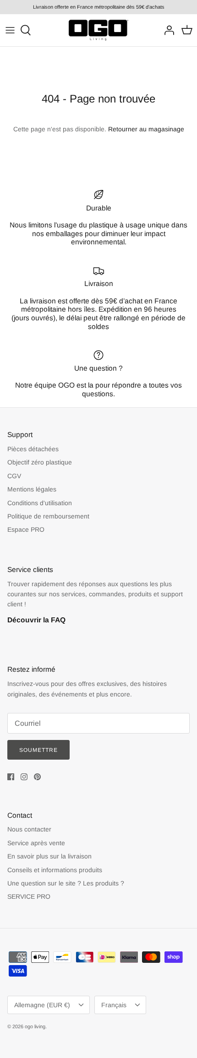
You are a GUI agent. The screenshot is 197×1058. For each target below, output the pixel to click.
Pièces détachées (33, 449)
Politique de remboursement (48, 516)
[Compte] (167, 30)
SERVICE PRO (28, 896)
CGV (14, 476)
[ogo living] (98, 30)
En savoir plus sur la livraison (49, 856)
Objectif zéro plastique (39, 462)
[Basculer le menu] (10, 30)
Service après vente (36, 843)
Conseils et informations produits (54, 870)
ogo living (35, 1026)
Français (113, 1005)
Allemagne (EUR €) (42, 1005)
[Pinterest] (37, 776)
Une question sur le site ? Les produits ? (65, 883)
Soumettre (38, 750)
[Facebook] (10, 776)
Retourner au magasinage (146, 129)
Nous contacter (29, 829)
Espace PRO (25, 529)
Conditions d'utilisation (39, 503)
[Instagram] (24, 776)
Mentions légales (31, 489)
